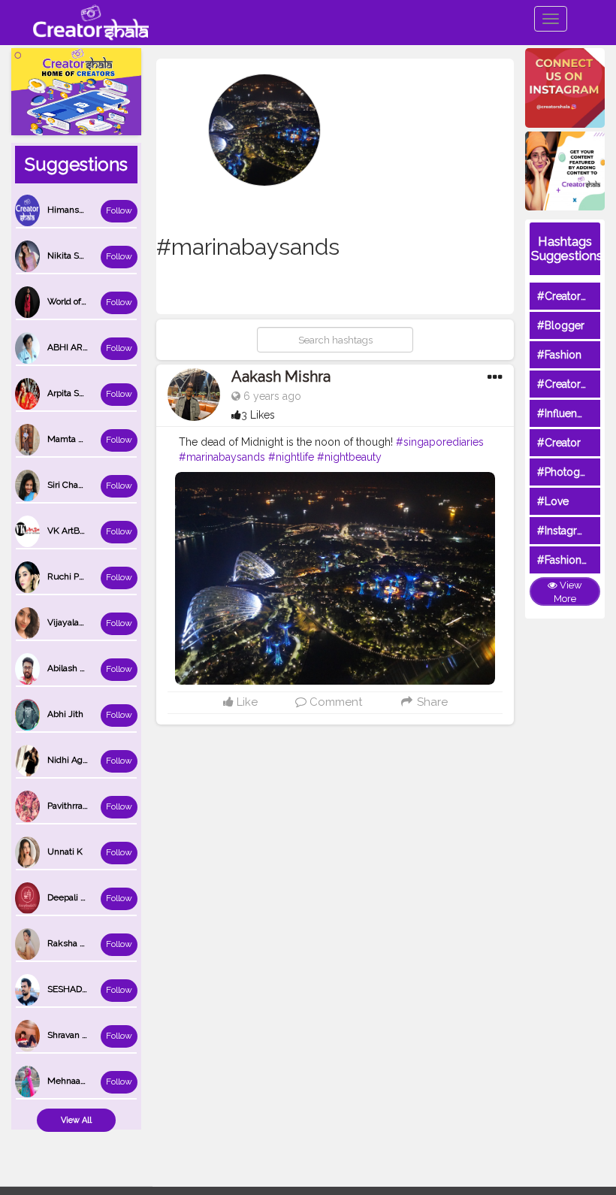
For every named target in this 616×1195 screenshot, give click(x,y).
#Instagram (564, 531)
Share (431, 702)
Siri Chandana (75, 485)
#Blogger (560, 325)
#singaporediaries (440, 442)
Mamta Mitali (74, 439)
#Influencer (565, 413)
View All (76, 1120)
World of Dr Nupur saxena (99, 301)
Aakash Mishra (281, 377)
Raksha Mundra (79, 943)
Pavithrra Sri (71, 805)
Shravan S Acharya (84, 1035)
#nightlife (291, 457)
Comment (334, 702)
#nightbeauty (349, 457)
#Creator (559, 443)
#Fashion (559, 355)
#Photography (572, 472)
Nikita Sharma (75, 255)
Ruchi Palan (71, 576)
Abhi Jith (65, 714)
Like (246, 702)
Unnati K (65, 851)
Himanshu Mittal (81, 209)
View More (568, 592)
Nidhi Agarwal (75, 760)
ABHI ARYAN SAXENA (92, 347)
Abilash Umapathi (83, 668)
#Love (553, 501)
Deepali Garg (73, 897)
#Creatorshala (571, 296)
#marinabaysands (222, 457)
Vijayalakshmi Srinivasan (97, 622)
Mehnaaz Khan (78, 1081)
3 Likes (258, 415)
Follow (119, 210)
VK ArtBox (68, 530)
